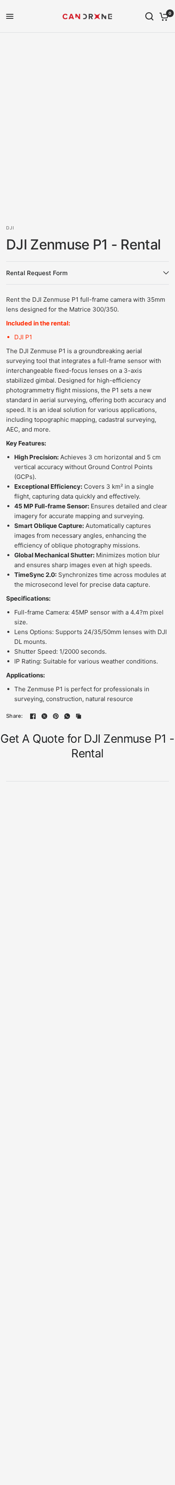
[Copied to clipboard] (78, 716)
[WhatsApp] (67, 716)
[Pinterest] (56, 716)
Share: (14, 716)
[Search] (149, 16)
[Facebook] (33, 716)
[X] (44, 716)
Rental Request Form (37, 273)
